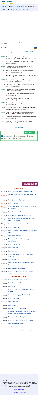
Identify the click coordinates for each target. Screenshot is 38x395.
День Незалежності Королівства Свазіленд (21, 320)
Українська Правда (15, 138)
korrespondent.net (7, 136)
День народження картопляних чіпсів (19, 215)
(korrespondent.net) (30, 58)
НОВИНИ (31, 6)
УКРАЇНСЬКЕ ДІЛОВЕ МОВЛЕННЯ (18, 6)
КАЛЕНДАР (4, 9)
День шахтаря (12, 251)
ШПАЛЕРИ (25, 9)
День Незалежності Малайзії (16, 268)
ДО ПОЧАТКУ (4, 6)
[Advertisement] (19, 26)
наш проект (18, 380)
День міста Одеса (13, 298)
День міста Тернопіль (14, 227)
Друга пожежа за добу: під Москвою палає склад (20, 93)
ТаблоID (31, 136)
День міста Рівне (13, 247)
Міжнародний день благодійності (18, 317)
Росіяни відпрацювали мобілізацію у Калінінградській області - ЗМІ (17, 57)
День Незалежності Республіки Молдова (20, 224)
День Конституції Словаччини (17, 279)
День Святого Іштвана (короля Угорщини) (21, 191)
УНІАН (5, 138)
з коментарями (29, 54)
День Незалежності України (16, 212)
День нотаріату (12, 305)
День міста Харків (13, 203)
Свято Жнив (12, 259)
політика (4, 376)
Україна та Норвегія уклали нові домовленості (20, 61)
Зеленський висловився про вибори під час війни (21, 103)
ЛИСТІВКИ (18, 9)
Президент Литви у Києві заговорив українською (21, 116)
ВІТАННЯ (11, 9)
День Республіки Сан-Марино (17, 308)
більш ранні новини (19, 127)
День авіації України (14, 235)
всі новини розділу (29, 51)
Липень (13, 327)
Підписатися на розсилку (29, 330)
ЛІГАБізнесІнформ (20, 136)
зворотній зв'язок (19, 389)
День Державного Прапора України (19, 200)
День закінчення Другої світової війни (19, 295)
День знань (11, 286)
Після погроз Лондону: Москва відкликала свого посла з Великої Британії (20, 112)
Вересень (24, 327)
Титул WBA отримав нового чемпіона (17, 98)
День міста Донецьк (14, 244)
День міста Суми (13, 301)
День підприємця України (16, 323)
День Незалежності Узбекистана (18, 283)
